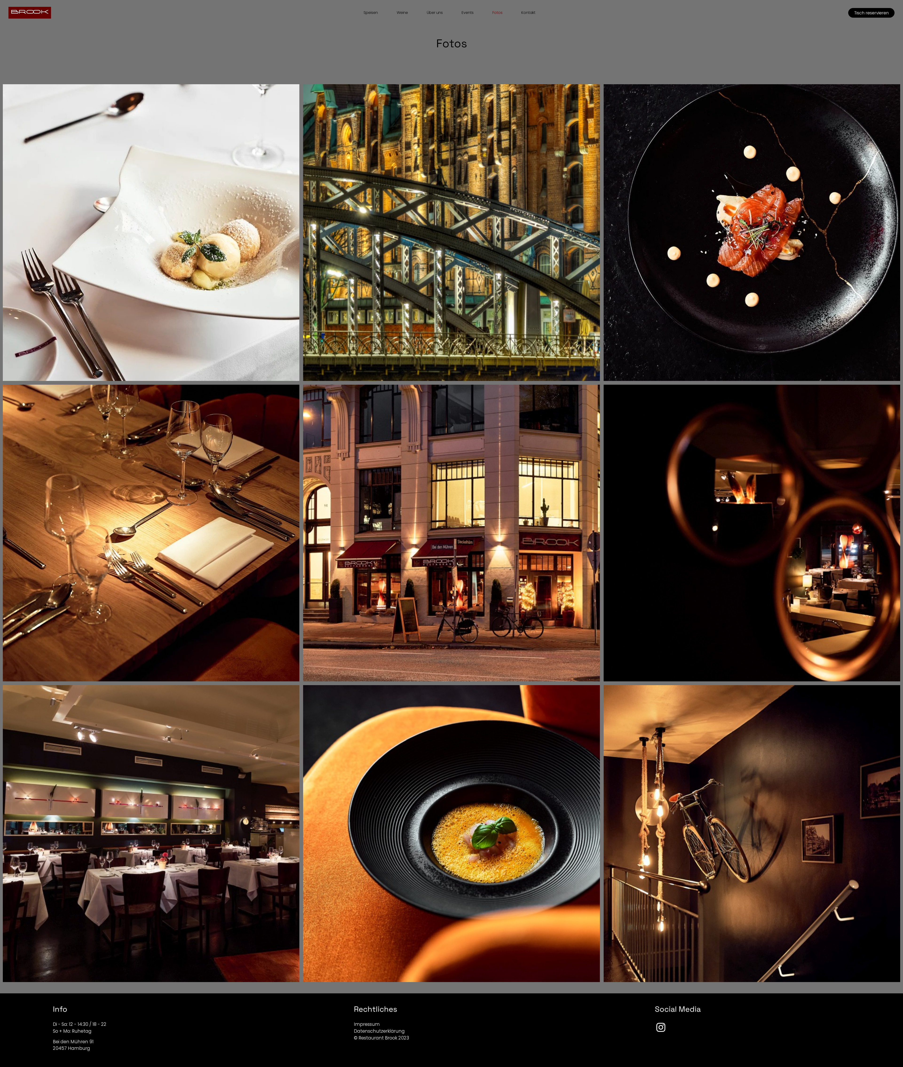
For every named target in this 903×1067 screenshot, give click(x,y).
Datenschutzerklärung (379, 1031)
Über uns (435, 12)
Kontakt (528, 12)
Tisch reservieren (871, 13)
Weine (402, 12)
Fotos (497, 12)
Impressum (367, 1024)
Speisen (371, 12)
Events (468, 12)
